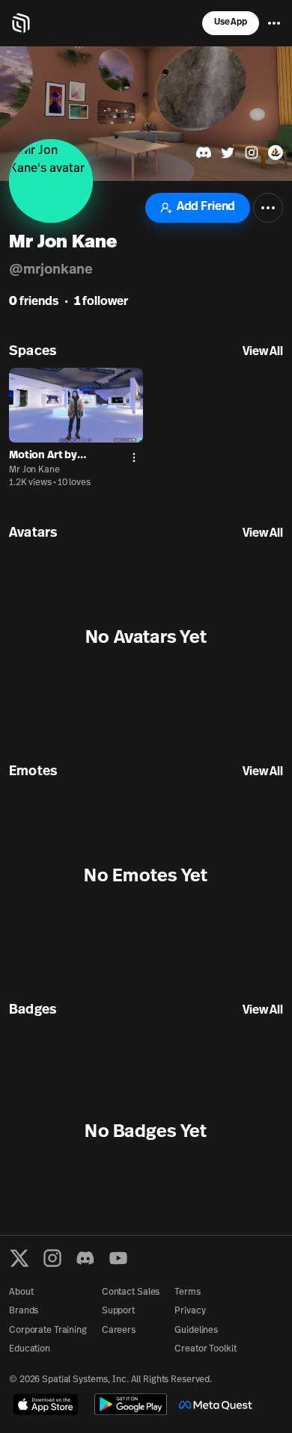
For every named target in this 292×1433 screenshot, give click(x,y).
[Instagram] (52, 1258)
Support (118, 1311)
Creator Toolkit (205, 1349)
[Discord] (85, 1258)
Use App (230, 22)
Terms (187, 1292)
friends (33, 302)
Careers (119, 1330)
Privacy (189, 1311)
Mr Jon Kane (34, 470)
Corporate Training (48, 1330)
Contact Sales (130, 1292)
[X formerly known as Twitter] (19, 1258)
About (21, 1292)
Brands (23, 1311)
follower (101, 302)
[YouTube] (118, 1258)
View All (263, 352)
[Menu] (274, 23)
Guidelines (196, 1330)
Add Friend (206, 207)
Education (29, 1349)
